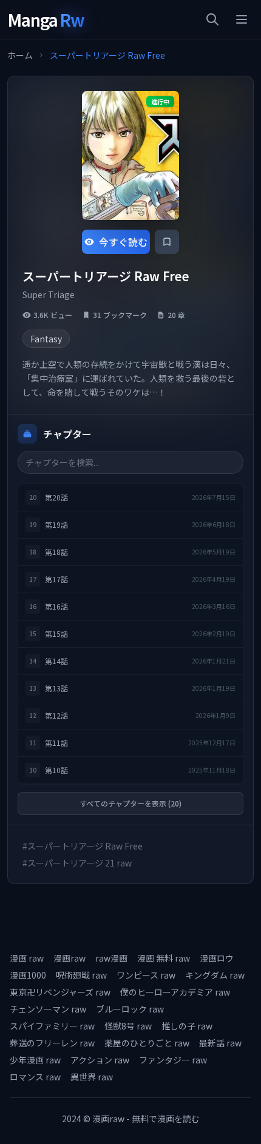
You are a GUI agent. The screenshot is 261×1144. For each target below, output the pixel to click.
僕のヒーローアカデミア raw (175, 992)
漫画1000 (28, 975)
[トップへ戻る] (235, 1118)
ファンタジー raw (173, 1060)
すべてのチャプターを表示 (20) (130, 803)
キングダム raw (215, 975)
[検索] (212, 19)
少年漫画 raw (35, 1060)
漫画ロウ (217, 958)
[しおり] (167, 242)
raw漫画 (111, 958)
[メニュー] (241, 19)
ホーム (20, 55)
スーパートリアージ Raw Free (107, 55)
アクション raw (99, 1060)
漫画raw (69, 958)
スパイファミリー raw (52, 1026)
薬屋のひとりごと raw (146, 1043)
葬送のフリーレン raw (52, 1043)
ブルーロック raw (130, 1009)
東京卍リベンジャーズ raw (60, 992)
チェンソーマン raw (48, 1009)
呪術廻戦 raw (81, 975)
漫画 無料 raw (163, 958)
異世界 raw (91, 1077)
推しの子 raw (186, 1026)
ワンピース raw (146, 975)
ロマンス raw (35, 1077)
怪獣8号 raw (128, 1026)
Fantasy (46, 339)
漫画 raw (27, 958)
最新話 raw (220, 1043)
